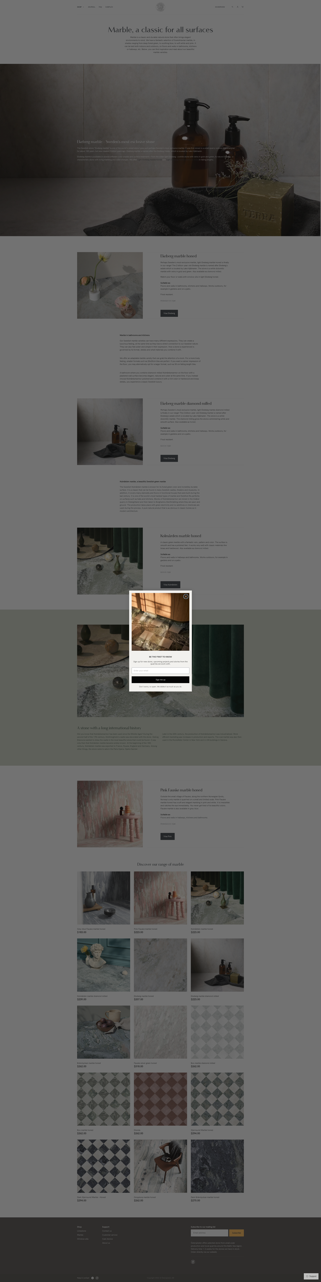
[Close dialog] (186, 596)
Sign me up (160, 680)
